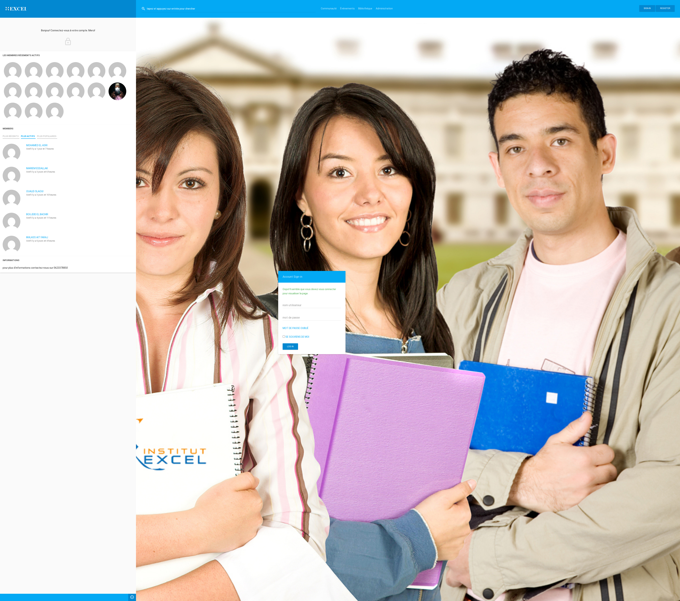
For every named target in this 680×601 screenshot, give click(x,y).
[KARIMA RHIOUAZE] (117, 70)
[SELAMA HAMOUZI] (55, 111)
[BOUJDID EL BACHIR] (75, 70)
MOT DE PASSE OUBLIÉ (295, 328)
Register (665, 8)
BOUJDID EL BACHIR (37, 214)
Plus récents (11, 136)
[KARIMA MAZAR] (33, 91)
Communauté (329, 8)
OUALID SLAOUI (34, 191)
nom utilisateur (292, 305)
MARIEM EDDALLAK (37, 168)
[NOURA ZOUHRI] (13, 111)
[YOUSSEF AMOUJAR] (33, 111)
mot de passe (291, 317)
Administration (384, 8)
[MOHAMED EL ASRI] (13, 70)
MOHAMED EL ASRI (36, 145)
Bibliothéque (365, 8)
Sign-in (647, 8)
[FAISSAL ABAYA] (13, 91)
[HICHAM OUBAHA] (117, 91)
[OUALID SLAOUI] (55, 70)
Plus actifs (28, 136)
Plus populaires (46, 136)
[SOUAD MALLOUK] (96, 91)
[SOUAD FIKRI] (55, 91)
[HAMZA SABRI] (75, 91)
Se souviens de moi (297, 336)
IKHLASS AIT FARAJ (37, 237)
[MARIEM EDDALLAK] (33, 70)
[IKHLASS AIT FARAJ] (96, 70)
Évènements (347, 8)
